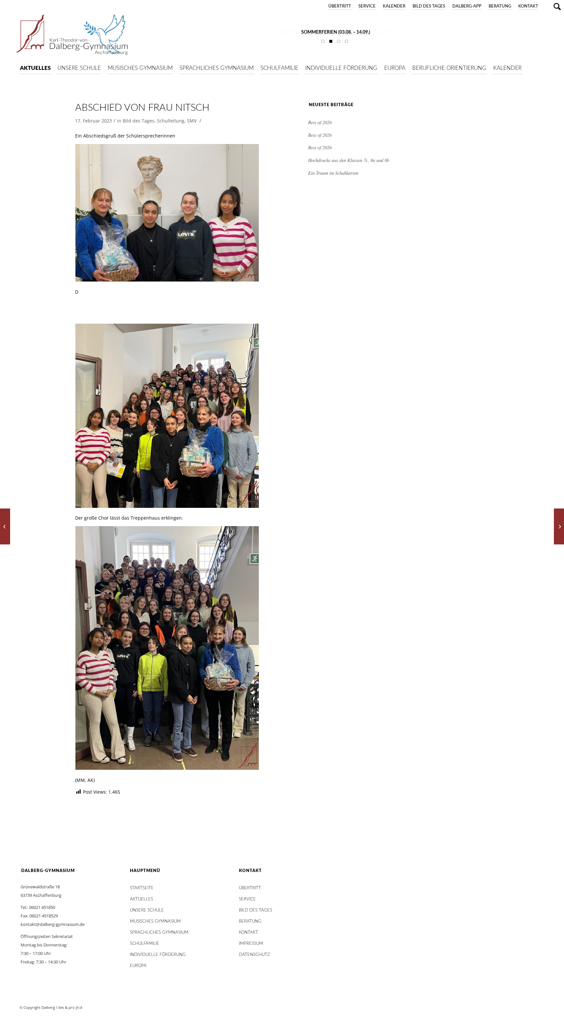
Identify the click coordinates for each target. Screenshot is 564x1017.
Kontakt (528, 6)
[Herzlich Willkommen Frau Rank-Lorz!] (559, 526)
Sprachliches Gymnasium (159, 932)
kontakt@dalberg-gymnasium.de (53, 924)
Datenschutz (254, 955)
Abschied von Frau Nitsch (142, 108)
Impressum (251, 944)
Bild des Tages (429, 6)
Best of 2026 (320, 122)
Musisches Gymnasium (155, 921)
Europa (138, 966)
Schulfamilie (144, 944)
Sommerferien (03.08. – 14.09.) (335, 32)
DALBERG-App (466, 6)
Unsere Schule (147, 910)
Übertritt (339, 6)
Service (367, 6)
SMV (191, 121)
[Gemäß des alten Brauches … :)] (5, 526)
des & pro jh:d (70, 1007)
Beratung (500, 6)
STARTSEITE (142, 888)
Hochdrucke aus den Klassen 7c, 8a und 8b (348, 160)
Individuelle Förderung (158, 955)
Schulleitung (170, 121)
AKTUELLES (141, 899)
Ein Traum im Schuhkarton (333, 173)
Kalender (394, 6)
